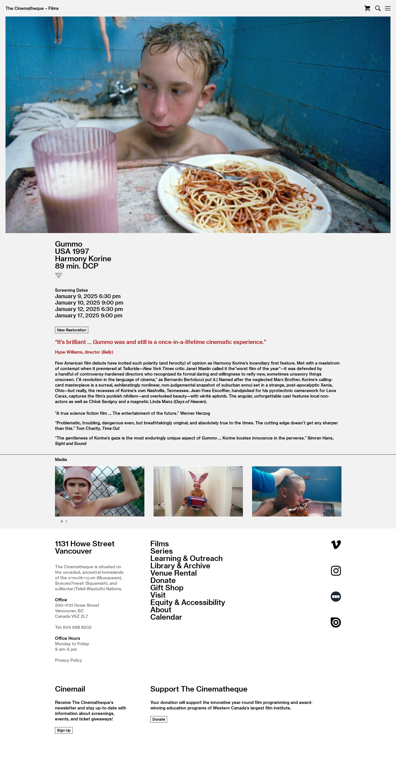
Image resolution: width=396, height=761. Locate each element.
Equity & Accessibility (187, 602)
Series (161, 550)
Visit (158, 594)
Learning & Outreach (186, 558)
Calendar (166, 616)
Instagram (336, 571)
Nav (387, 8)
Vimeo (336, 545)
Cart (367, 8)
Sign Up (64, 730)
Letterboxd (336, 596)
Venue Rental (173, 572)
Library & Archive (180, 565)
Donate (163, 580)
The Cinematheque (25, 8)
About (160, 609)
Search (378, 8)
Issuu (336, 622)
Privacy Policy (68, 660)
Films (53, 8)
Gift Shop (167, 587)
